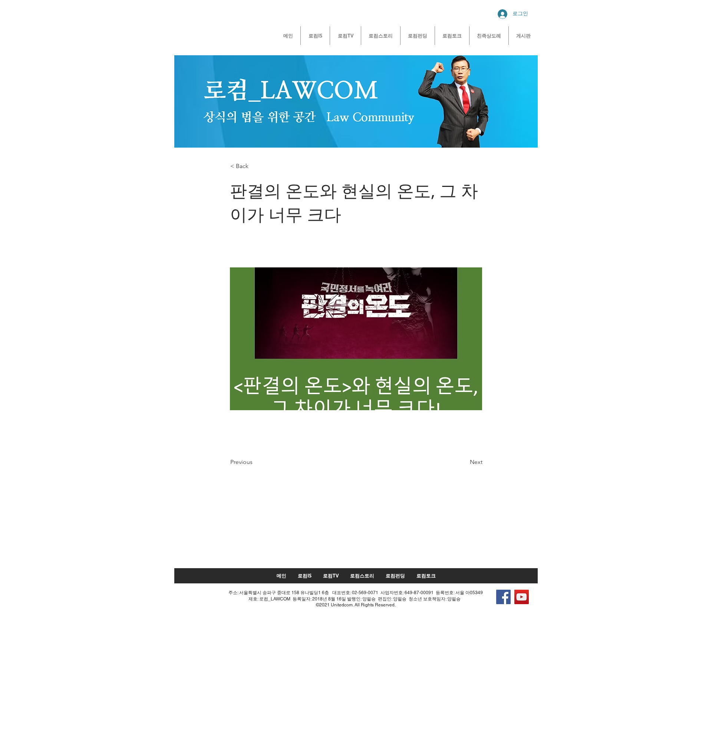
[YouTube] (521, 597)
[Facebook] (503, 597)
